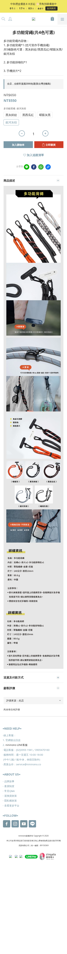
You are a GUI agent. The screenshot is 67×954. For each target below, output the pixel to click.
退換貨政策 (10, 795)
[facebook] (33, 167)
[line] (26, 167)
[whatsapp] (41, 167)
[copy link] (48, 167)
